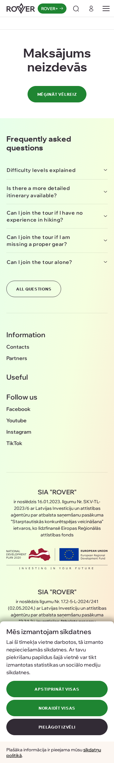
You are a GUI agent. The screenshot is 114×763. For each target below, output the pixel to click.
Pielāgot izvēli (57, 727)
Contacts (17, 346)
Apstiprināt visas (57, 689)
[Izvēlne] (106, 8)
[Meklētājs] (76, 8)
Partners (16, 358)
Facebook (18, 408)
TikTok (14, 443)
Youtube (16, 420)
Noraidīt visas (57, 708)
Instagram (18, 431)
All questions (33, 289)
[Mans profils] (91, 8)
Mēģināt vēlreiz (57, 94)
